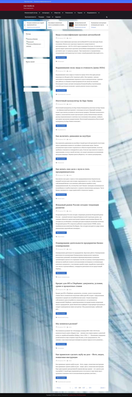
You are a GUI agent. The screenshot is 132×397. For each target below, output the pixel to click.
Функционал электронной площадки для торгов (86, 24)
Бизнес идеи (61, 198)
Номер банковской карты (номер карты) (69, 24)
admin (70, 38)
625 (83, 388)
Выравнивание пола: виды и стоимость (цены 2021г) (80, 67)
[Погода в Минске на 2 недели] (35, 44)
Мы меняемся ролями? (66, 323)
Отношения (61, 348)
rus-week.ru (29, 6)
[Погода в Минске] (32, 39)
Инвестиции (61, 236)
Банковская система (68, 27)
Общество (57, 12)
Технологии (69, 12)
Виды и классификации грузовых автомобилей (78, 35)
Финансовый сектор (31, 12)
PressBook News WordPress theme (77, 395)
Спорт (48, 17)
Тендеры (41, 17)
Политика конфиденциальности (42, 1)
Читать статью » (62, 58)
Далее (102, 388)
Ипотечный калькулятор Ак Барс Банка (74, 101)
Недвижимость (92, 12)
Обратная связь (28, 1)
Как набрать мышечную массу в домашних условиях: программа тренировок (44, 24)
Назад (59, 388)
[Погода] (30, 41)
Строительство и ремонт (64, 94)
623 (76, 388)
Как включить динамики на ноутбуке (73, 136)
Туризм (80, 12)
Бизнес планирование (63, 277)
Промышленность (30, 17)
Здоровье (58, 17)
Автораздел (45, 12)
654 (90, 388)
